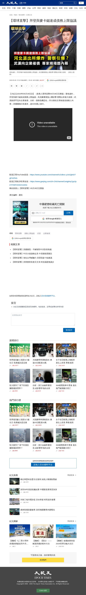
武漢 (39, 233)
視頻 (49, 8)
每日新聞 (22, 15)
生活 (81, 8)
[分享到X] (22, 86)
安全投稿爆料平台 (48, 296)
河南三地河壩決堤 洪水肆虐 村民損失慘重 (37, 500)
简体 (24, 3)
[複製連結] (27, 86)
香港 (39, 8)
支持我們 (43, 560)
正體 (21, 3)
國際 (24, 8)
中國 (14, 8)
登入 (81, 3)
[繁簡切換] (42, 86)
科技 (66, 8)
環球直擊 (18, 233)
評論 (29, 8)
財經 (61, 8)
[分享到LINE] (16, 86)
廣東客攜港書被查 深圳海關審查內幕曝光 (37, 510)
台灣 (34, 8)
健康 (44, 8)
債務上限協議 (29, 233)
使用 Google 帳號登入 (54, 219)
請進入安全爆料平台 (43, 464)
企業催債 (46, 233)
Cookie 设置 (43, 590)
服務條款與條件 (60, 222)
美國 (19, 8)
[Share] (10, 365)
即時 (8, 8)
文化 (76, 8)
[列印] (32, 86)
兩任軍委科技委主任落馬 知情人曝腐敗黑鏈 (38, 479)
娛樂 (71, 8)
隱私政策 (68, 222)
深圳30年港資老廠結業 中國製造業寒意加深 (38, 489)
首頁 (3, 8)
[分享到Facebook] (11, 86)
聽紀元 (54, 8)
